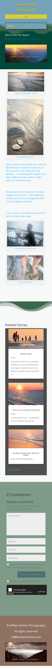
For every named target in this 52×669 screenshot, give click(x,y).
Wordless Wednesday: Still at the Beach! (26, 454)
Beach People (26, 354)
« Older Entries (14, 469)
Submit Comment (31, 574)
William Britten (14, 39)
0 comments (34, 39)
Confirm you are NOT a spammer (24, 581)
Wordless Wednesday (24, 459)
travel (24, 39)
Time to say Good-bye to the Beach (26, 410)
